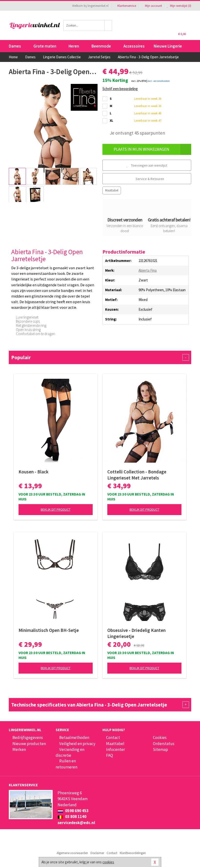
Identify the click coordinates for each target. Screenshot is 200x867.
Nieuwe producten (29, 743)
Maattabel (111, 190)
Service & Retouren (149, 179)
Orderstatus (163, 743)
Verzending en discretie (70, 752)
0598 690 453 (76, 810)
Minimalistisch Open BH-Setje (49, 630)
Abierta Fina (148, 270)
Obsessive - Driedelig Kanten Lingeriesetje (136, 633)
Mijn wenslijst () (180, 6)
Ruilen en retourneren (66, 763)
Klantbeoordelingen (133, 853)
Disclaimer (97, 853)
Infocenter (115, 749)
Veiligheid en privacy (77, 743)
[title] (84, 97)
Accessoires (134, 46)
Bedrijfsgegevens (27, 737)
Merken (19, 749)
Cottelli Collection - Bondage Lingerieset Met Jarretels (136, 475)
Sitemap (160, 749)
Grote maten (44, 46)
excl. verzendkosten (159, 81)
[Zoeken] (108, 25)
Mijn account (153, 6)
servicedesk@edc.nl (76, 822)
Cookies (160, 737)
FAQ (109, 755)
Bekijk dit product (55, 509)
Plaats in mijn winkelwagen (141, 149)
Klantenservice (126, 6)
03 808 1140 (75, 816)
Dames (15, 46)
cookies (108, 862)
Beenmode (101, 46)
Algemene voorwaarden (72, 853)
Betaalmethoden (74, 737)
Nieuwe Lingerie (168, 46)
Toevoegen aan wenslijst (148, 165)
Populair (98, 357)
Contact (113, 737)
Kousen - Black (34, 472)
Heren (74, 46)
